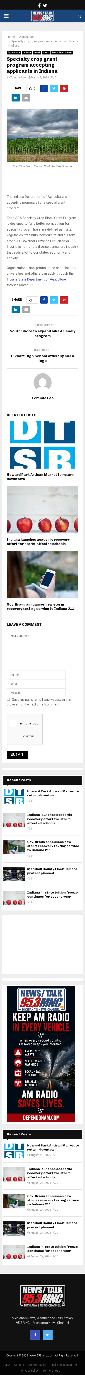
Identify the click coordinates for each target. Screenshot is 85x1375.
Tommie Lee (18, 77)
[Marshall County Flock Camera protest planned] (14, 874)
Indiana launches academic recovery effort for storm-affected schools (38, 542)
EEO (7, 1364)
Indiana (27, 52)
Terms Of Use (51, 1370)
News (46, 52)
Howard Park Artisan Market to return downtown (53, 793)
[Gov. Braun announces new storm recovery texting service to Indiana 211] (14, 847)
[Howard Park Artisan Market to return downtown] (14, 796)
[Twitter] (48, 1335)
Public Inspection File (64, 1364)
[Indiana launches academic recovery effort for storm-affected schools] (14, 820)
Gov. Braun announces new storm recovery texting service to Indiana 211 (40, 606)
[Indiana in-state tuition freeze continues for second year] (14, 898)
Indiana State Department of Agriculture (36, 279)
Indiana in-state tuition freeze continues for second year (52, 895)
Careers (19, 1364)
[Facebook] (35, 1335)
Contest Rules (37, 1364)
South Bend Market (62, 52)
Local (37, 52)
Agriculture (14, 52)
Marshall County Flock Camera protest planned (52, 871)
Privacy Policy (30, 1370)
